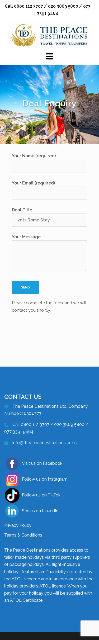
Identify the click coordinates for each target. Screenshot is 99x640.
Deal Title (22, 209)
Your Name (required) (34, 155)
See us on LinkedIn (40, 510)
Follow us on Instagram (45, 479)
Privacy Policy (17, 525)
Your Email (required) (33, 183)
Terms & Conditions (23, 535)
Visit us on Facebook (42, 463)
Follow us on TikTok (41, 494)
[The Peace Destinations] (49, 35)
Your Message (26, 236)
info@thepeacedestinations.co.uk (44, 442)
